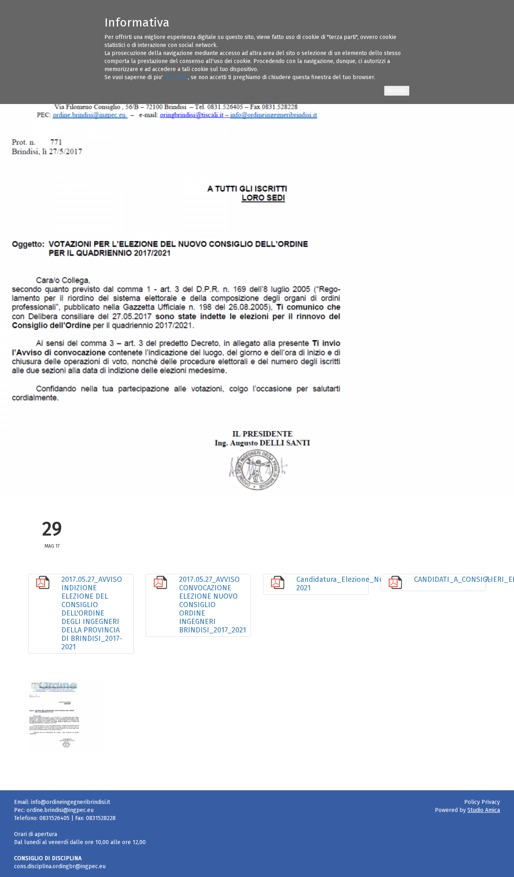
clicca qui (176, 77)
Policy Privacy (482, 802)
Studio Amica (483, 810)
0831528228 (101, 818)
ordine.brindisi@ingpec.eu (60, 810)
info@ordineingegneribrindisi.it (70, 802)
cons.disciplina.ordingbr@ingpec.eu (60, 866)
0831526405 (54, 818)
